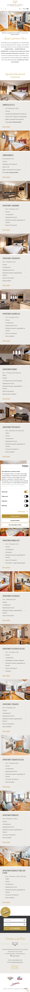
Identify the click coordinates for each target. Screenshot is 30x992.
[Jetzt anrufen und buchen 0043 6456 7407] (1, 9)
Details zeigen (21, 511)
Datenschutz (10, 988)
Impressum (5, 988)
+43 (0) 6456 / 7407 (17, 960)
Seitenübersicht (17, 988)
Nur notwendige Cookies (15, 524)
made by (22, 988)
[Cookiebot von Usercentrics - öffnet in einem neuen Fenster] (22, 466)
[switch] (26, 496)
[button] (25, 8)
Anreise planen (16, 955)
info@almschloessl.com (17, 962)
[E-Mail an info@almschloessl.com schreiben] (5, 9)
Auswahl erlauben (15, 520)
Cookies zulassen (15, 516)
